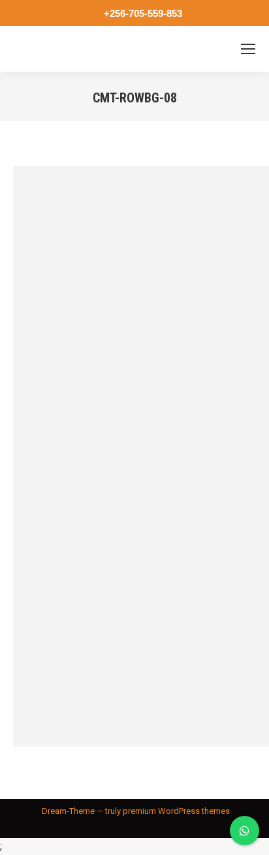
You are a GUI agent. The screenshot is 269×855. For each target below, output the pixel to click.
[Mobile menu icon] (248, 49)
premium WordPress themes (176, 811)
